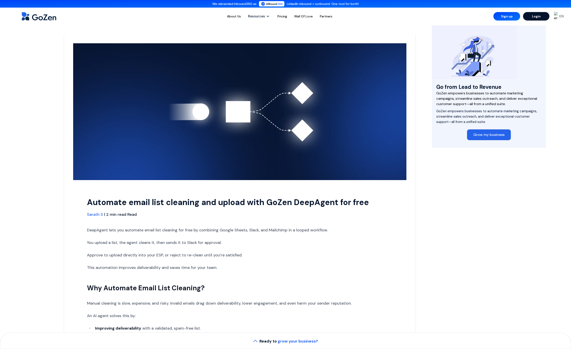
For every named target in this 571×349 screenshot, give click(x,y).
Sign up (507, 16)
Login (536, 16)
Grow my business (489, 134)
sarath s (95, 214)
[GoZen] (43, 16)
